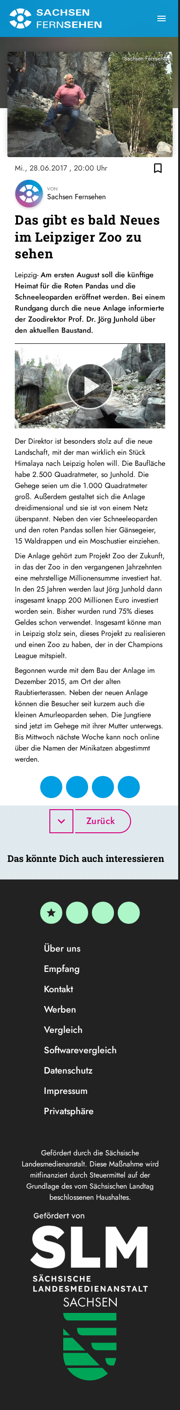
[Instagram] (103, 913)
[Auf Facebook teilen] (51, 787)
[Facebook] (77, 913)
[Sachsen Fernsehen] (55, 18)
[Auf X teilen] (77, 787)
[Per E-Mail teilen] (129, 787)
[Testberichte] (51, 913)
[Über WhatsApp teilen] (103, 787)
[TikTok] (129, 913)
